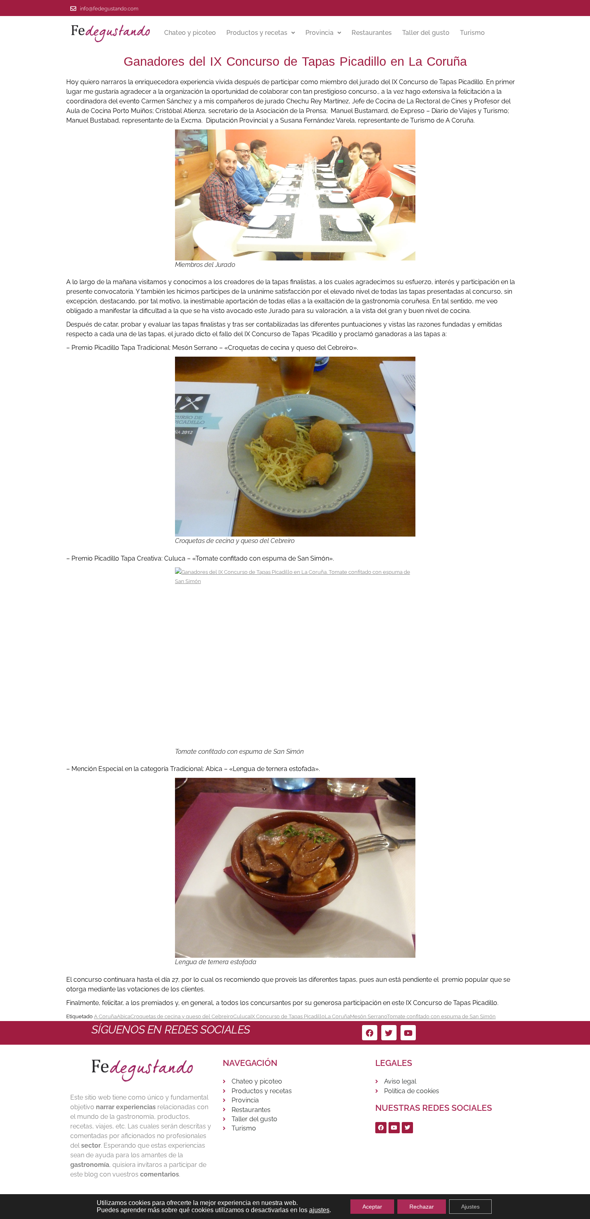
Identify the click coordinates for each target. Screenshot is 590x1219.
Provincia (319, 32)
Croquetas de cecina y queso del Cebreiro (181, 1016)
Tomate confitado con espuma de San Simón (441, 1016)
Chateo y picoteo (190, 32)
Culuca (241, 1016)
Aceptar (372, 1206)
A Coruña (105, 1016)
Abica (123, 1016)
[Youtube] (408, 1032)
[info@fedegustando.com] (73, 9)
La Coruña (337, 1016)
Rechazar (421, 1206)
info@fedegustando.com (109, 9)
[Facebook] (369, 1032)
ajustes (319, 1210)
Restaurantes (372, 32)
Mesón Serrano (368, 1016)
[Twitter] (389, 1032)
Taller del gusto (426, 32)
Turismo (472, 32)
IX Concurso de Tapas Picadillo (287, 1016)
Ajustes (470, 1206)
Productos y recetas (256, 32)
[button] (260, 33)
